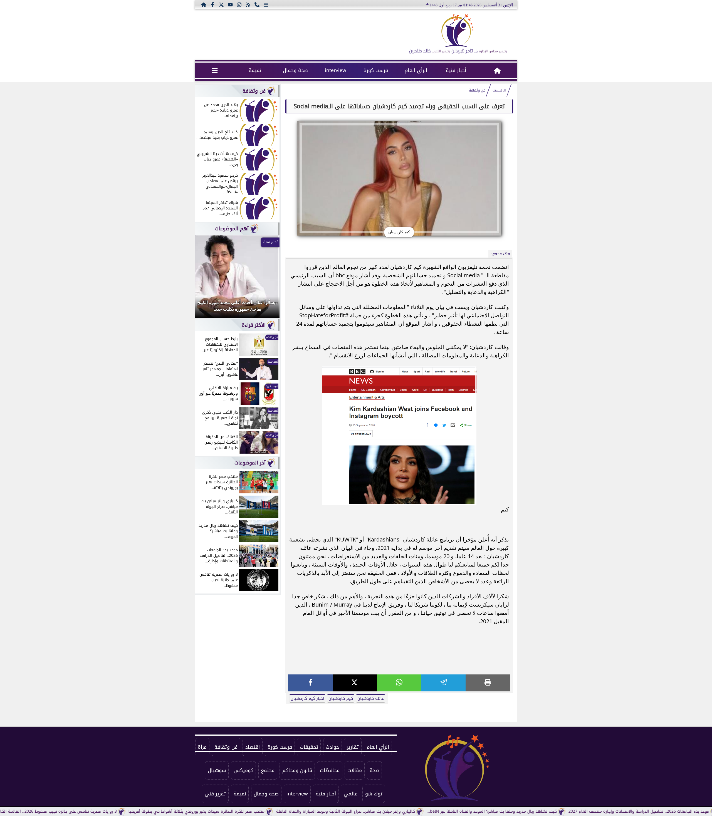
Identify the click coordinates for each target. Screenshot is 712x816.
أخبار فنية (456, 70)
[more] (265, 4)
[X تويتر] (221, 4)
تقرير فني (215, 793)
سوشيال (217, 770)
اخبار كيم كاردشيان (307, 698)
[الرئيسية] (203, 4)
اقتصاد (252, 747)
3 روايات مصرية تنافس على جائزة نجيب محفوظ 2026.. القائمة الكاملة (85, 811)
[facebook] (310, 682)
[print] (488, 682)
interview (335, 70)
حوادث (332, 747)
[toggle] (214, 70)
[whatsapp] (399, 682)
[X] (355, 682)
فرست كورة (376, 70)
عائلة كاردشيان (370, 698)
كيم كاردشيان (340, 698)
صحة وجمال (295, 70)
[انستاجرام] (239, 4)
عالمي (350, 793)
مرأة (202, 747)
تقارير (353, 747)
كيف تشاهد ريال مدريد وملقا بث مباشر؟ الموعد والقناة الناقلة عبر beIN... (521, 811)
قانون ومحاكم (297, 770)
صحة (374, 770)
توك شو (373, 793)
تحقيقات (309, 747)
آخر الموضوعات (250, 463)
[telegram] (443, 682)
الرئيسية (499, 90)
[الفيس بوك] (212, 4)
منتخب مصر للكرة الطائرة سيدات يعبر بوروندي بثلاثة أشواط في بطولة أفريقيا (226, 811)
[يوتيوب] (230, 4)
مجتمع (268, 770)
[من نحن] (257, 4)
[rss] (248, 4)
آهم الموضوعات (232, 228)
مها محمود (500, 254)
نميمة (255, 70)
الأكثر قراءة (254, 325)
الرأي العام (416, 70)
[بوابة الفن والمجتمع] (457, 30)
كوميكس (243, 770)
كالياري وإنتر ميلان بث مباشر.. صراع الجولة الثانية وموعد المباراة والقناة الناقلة (375, 811)
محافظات (330, 770)
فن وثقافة (477, 90)
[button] (206, 279)
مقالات (354, 770)
